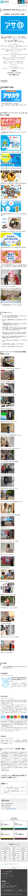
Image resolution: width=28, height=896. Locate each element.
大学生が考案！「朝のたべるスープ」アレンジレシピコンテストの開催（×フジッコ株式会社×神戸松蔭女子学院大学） (14, 328)
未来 (14, 850)
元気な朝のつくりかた (5, 527)
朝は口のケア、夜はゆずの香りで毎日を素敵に (11, 514)
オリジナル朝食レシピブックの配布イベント (11, 340)
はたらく (7, 834)
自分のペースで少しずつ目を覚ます (8, 395)
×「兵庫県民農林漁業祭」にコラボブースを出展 (11, 304)
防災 (14, 857)
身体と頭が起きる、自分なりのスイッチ (9, 488)
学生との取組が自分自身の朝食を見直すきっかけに (12, 501)
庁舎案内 (20, 890)
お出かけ (23, 848)
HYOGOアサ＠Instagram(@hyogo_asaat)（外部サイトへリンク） (19, 679)
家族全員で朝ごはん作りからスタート (9, 421)
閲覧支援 (19, 2)
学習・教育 (14, 854)
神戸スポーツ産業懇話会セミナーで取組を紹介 (12, 319)
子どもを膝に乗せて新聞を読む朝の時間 (9, 461)
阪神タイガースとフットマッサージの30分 (10, 636)
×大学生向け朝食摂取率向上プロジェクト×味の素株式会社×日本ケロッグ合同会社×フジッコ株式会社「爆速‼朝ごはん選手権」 (14, 266)
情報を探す (23, 3)
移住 (5, 859)
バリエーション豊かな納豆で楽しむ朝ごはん (10, 368)
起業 (5, 852)
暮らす (7, 824)
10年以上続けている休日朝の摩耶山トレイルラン (11, 434)
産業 (23, 857)
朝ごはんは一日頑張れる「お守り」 (8, 381)
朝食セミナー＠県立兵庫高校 (8, 346)
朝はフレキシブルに (5, 581)
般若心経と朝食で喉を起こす (7, 408)
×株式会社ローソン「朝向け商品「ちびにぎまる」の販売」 (13, 231)
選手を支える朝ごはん (5, 567)
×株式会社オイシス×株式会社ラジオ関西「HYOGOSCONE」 (14, 183)
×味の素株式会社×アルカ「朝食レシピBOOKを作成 (12, 152)
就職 (23, 859)
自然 (23, 852)
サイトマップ (4, 878)
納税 (5, 857)
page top (14, 868)
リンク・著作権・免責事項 (7, 871)
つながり (5, 850)
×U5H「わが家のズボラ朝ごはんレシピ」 (9, 198)
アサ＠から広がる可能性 (6, 623)
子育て (14, 848)
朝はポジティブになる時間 (6, 652)
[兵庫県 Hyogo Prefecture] (5, 2)
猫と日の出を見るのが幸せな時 (7, 474)
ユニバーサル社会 (5, 848)
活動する (21, 834)
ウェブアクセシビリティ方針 (7, 875)
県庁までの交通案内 (7, 890)
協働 (14, 859)
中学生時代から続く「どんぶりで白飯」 (9, 607)
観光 (23, 854)
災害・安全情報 (26, 3)
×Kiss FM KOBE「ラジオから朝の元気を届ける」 (11, 168)
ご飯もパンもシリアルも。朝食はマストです (10, 448)
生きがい (14, 852)
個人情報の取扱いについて (7, 873)
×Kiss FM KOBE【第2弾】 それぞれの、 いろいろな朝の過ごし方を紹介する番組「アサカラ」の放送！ (13, 105)
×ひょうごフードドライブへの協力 (8, 286)
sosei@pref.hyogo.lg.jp (11, 808)
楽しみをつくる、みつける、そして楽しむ (10, 541)
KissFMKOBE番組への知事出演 (9, 343)
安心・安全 (23, 850)
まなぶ (20, 824)
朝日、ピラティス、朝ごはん (7, 554)
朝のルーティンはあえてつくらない (8, 594)
